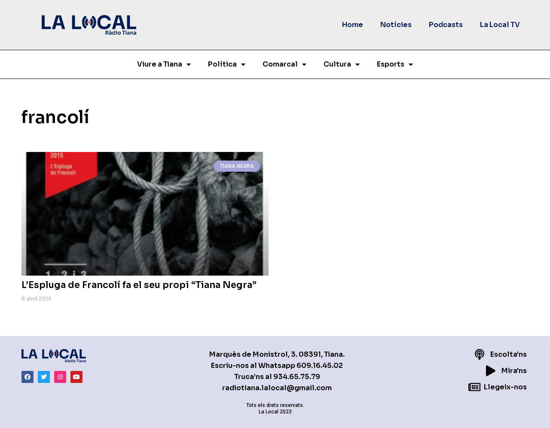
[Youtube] (76, 377)
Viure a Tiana (159, 64)
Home (352, 24)
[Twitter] (44, 377)
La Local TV (500, 24)
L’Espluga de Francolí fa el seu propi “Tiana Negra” (139, 285)
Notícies (396, 24)
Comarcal (280, 64)
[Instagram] (60, 377)
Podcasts (446, 24)
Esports (390, 64)
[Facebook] (27, 377)
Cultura (337, 64)
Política (222, 64)
